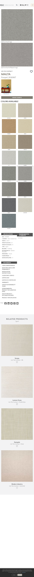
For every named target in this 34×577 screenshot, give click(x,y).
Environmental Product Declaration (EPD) (9, 290)
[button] (31, 71)
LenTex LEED (5, 277)
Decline (14, 574)
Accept (20, 574)
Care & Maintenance (8, 265)
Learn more (24, 572)
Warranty (5, 282)
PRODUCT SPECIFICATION (9, 297)
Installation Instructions (6, 272)
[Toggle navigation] (32, 5)
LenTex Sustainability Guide (8, 285)
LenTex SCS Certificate (9, 280)
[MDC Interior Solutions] (7, 5)
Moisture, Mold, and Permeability (8, 268)
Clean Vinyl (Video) (8, 275)
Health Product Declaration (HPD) (8, 294)
